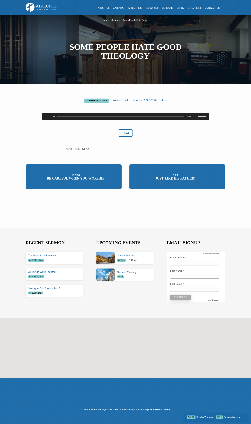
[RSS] (130, 395)
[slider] (202, 116)
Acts (164, 100)
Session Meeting (126, 272)
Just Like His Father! (175, 178)
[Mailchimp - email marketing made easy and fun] (213, 300)
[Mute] (195, 116)
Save (127, 133)
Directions (195, 7)
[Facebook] (123, 395)
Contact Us (212, 7)
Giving (181, 7)
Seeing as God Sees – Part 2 (44, 288)
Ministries (135, 7)
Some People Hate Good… (135, 20)
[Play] (46, 116)
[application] (125, 116)
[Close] (245, 417)
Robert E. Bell (120, 100)
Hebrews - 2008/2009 (144, 100)
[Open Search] (223, 8)
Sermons (167, 7)
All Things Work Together (42, 271)
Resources (152, 7)
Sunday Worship (126, 255)
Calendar (119, 7)
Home (106, 20)
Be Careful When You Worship (75, 178)
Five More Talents (161, 409)
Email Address (179, 257)
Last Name (177, 284)
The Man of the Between (42, 255)
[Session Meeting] (105, 275)
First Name (177, 270)
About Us (104, 7)
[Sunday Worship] (105, 258)
